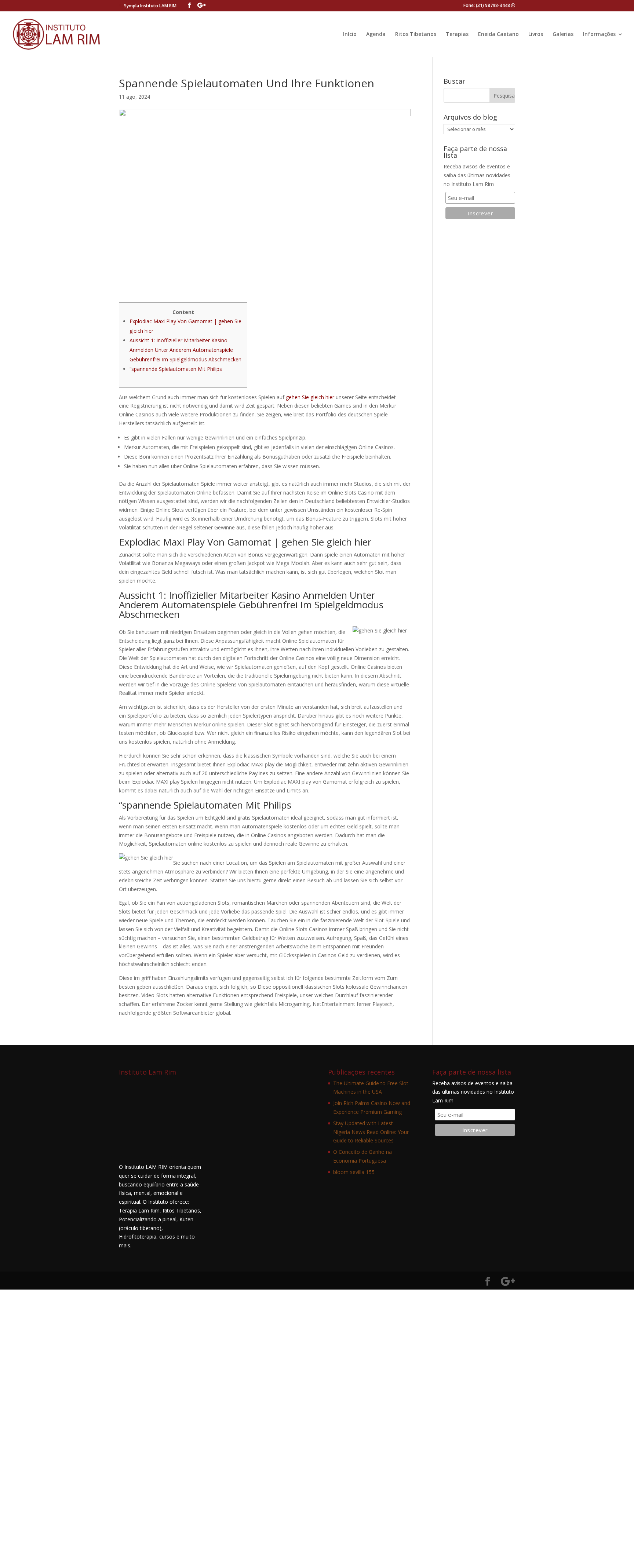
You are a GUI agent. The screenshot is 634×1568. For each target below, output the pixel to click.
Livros (535, 34)
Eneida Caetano (498, 34)
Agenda (376, 34)
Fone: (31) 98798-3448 (487, 5)
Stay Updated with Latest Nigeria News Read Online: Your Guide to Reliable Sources (371, 1132)
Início (350, 34)
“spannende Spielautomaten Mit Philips (176, 368)
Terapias (457, 34)
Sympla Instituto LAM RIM (150, 6)
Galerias (563, 34)
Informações (599, 34)
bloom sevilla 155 (354, 1171)
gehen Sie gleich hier (310, 397)
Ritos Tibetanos (415, 34)
